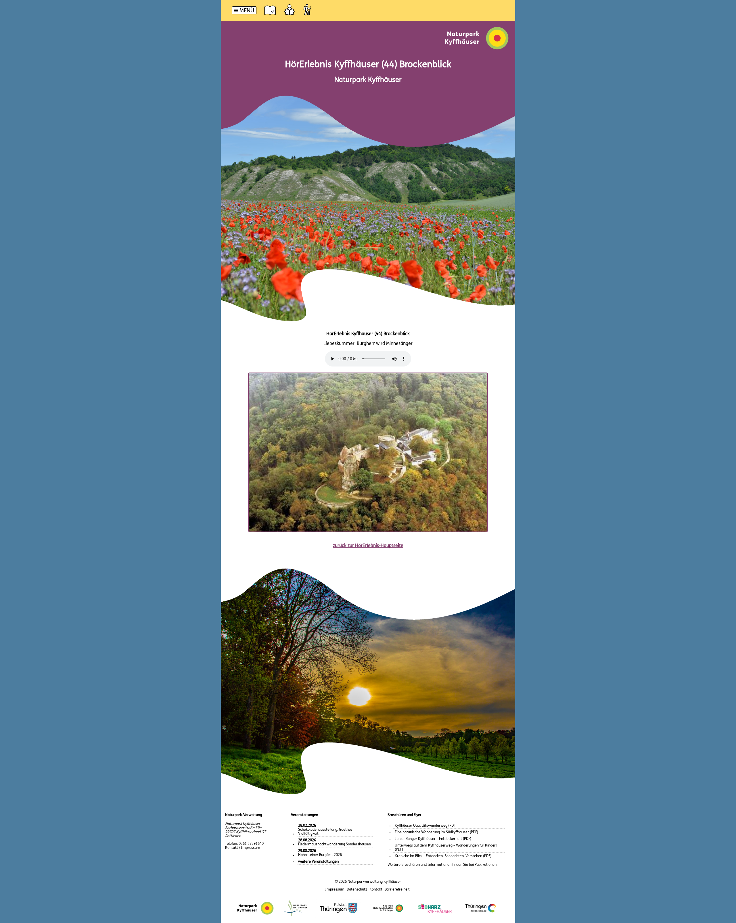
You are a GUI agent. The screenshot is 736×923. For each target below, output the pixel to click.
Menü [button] (246, 11)
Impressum (334, 889)
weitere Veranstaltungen (318, 861)
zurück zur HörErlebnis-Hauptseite (368, 546)
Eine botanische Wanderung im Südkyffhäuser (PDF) (436, 832)
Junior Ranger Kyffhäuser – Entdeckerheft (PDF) (433, 839)
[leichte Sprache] (289, 10)
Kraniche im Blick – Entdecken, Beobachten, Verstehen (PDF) (443, 856)
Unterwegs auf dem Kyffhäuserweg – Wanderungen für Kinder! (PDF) (446, 847)
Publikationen (486, 865)
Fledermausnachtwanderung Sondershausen (334, 842)
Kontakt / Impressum (242, 848)
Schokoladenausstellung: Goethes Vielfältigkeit (325, 830)
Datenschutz (357, 889)
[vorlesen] (270, 10)
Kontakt (375, 889)
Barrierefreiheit (397, 889)
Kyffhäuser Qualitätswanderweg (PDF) (426, 826)
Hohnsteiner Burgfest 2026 (320, 853)
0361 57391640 (251, 844)
